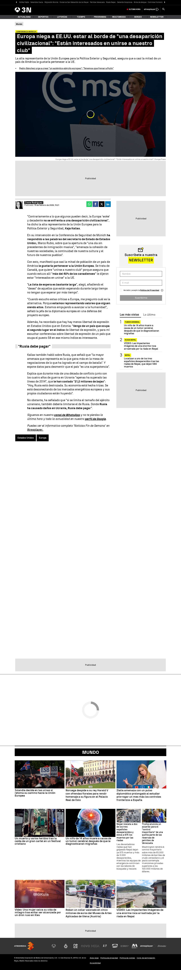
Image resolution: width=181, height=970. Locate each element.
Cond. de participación (146, 958)
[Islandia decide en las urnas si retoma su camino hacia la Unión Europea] (39, 774)
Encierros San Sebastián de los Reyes (74, 2)
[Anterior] (16, 2)
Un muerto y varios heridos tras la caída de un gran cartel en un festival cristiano (38, 841)
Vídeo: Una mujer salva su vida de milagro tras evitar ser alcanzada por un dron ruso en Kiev (38, 912)
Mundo (90, 752)
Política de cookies (127, 958)
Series (138, 17)
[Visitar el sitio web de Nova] (85, 946)
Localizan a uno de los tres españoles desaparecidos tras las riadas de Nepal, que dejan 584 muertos (141, 362)
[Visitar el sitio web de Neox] (75, 946)
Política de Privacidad (149, 290)
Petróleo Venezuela (97, 2)
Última (134, 9)
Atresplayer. (35, 429)
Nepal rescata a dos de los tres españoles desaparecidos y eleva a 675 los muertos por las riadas (127, 832)
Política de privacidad (109, 958)
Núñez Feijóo (24, 2)
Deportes (43, 17)
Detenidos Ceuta (36, 2)
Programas (100, 17)
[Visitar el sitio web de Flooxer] (162, 946)
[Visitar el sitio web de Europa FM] (124, 946)
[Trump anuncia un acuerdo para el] (154, 816)
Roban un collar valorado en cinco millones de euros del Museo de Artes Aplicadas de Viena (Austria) (89, 913)
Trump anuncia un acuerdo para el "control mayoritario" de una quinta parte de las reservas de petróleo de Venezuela (152, 833)
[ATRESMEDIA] (24, 946)
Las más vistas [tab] (129, 314)
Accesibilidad (95, 963)
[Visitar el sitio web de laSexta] (66, 946)
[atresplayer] (151, 9)
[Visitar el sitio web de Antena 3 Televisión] (56, 946)
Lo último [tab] (149, 314)
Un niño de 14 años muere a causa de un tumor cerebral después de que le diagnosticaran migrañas (141, 329)
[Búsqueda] (163, 9)
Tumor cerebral (132, 322)
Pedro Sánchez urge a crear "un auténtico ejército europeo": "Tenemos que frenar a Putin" (66, 68)
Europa (42, 437)
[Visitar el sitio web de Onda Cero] (115, 946)
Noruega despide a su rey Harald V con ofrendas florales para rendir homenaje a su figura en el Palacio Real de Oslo (87, 795)
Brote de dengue (140, 2)
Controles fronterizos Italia (158, 2)
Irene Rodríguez (34, 202)
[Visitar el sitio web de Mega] (95, 946)
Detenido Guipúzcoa (124, 2)
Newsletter (156, 17)
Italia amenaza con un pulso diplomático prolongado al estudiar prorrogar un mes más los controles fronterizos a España (139, 795)
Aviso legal (94, 958)
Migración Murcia (51, 2)
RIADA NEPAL (130, 340)
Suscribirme (141, 297)
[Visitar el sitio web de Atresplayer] (148, 946)
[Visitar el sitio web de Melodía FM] (134, 946)
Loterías (62, 17)
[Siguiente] (164, 2)
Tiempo (81, 17)
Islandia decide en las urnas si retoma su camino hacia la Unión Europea (35, 793)
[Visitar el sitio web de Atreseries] (105, 946)
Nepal (127, 355)
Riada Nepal (111, 2)
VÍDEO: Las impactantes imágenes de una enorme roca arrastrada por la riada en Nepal (141, 346)
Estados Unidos (26, 437)
